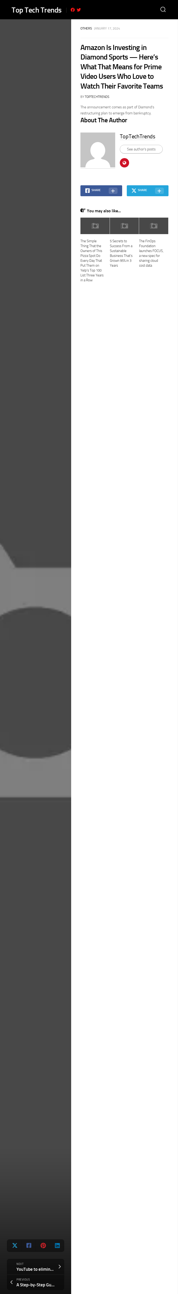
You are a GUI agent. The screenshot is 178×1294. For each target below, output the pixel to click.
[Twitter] (79, 10)
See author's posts (141, 149)
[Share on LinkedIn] (57, 1246)
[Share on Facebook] (28, 1246)
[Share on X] (14, 1246)
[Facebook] (73, 10)
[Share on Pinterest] (42, 1246)
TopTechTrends (97, 97)
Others (86, 28)
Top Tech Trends (37, 10)
